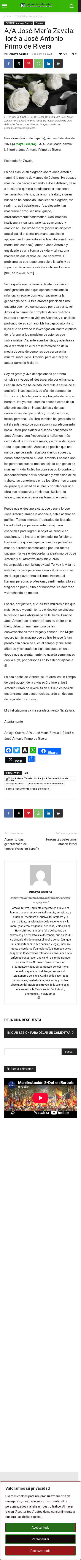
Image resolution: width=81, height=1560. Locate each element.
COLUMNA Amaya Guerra (30, 16)
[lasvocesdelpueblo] (37, 5)
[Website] (40, 998)
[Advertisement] (36, 1196)
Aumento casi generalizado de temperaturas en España (21, 844)
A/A (26, 773)
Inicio (7, 16)
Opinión (39, 23)
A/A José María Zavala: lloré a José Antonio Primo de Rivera (37, 779)
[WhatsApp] (38, 63)
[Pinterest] (28, 63)
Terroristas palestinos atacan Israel (61, 842)
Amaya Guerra (19, 53)
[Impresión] (58, 63)
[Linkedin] (48, 63)
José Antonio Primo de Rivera (45, 783)
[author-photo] (40, 885)
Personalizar (40, 1539)
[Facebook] (8, 63)
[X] (18, 63)
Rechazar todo (40, 1550)
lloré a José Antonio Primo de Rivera (27, 788)
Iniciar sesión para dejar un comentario (40, 1032)
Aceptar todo (40, 1527)
